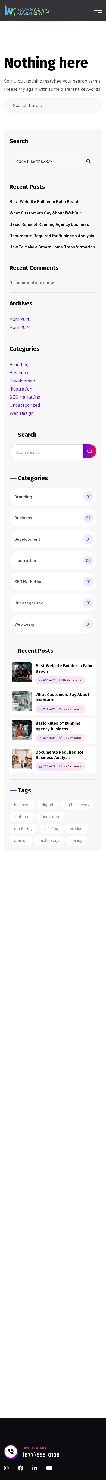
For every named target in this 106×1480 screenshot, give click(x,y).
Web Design (22, 413)
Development (23, 381)
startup (21, 840)
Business (19, 372)
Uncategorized (25, 405)
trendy (76, 840)
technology (49, 840)
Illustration (21, 389)
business (22, 804)
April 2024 (20, 327)
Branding (19, 364)
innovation (50, 816)
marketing (23, 828)
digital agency (76, 804)
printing (51, 828)
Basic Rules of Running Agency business (49, 224)
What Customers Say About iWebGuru (47, 212)
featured (21, 816)
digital (47, 804)
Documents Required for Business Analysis (52, 235)
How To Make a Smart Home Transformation (52, 246)
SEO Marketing (25, 397)
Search (19, 140)
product (77, 828)
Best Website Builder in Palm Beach (44, 201)
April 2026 (20, 319)
